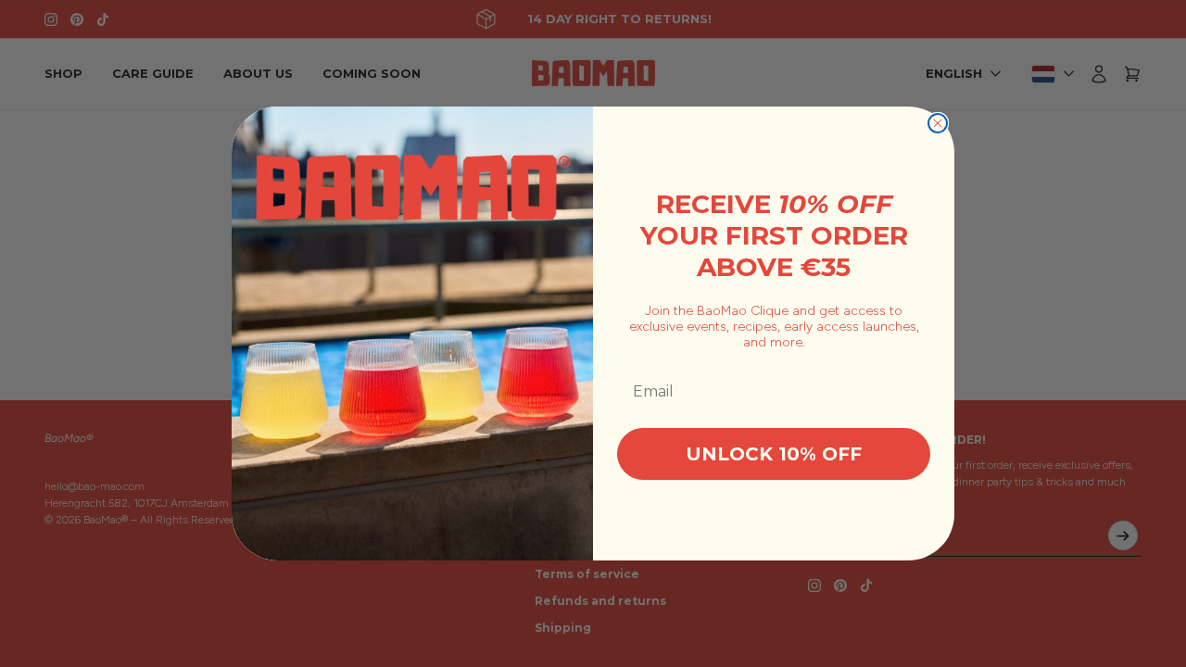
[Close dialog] (937, 123)
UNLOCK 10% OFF (774, 454)
